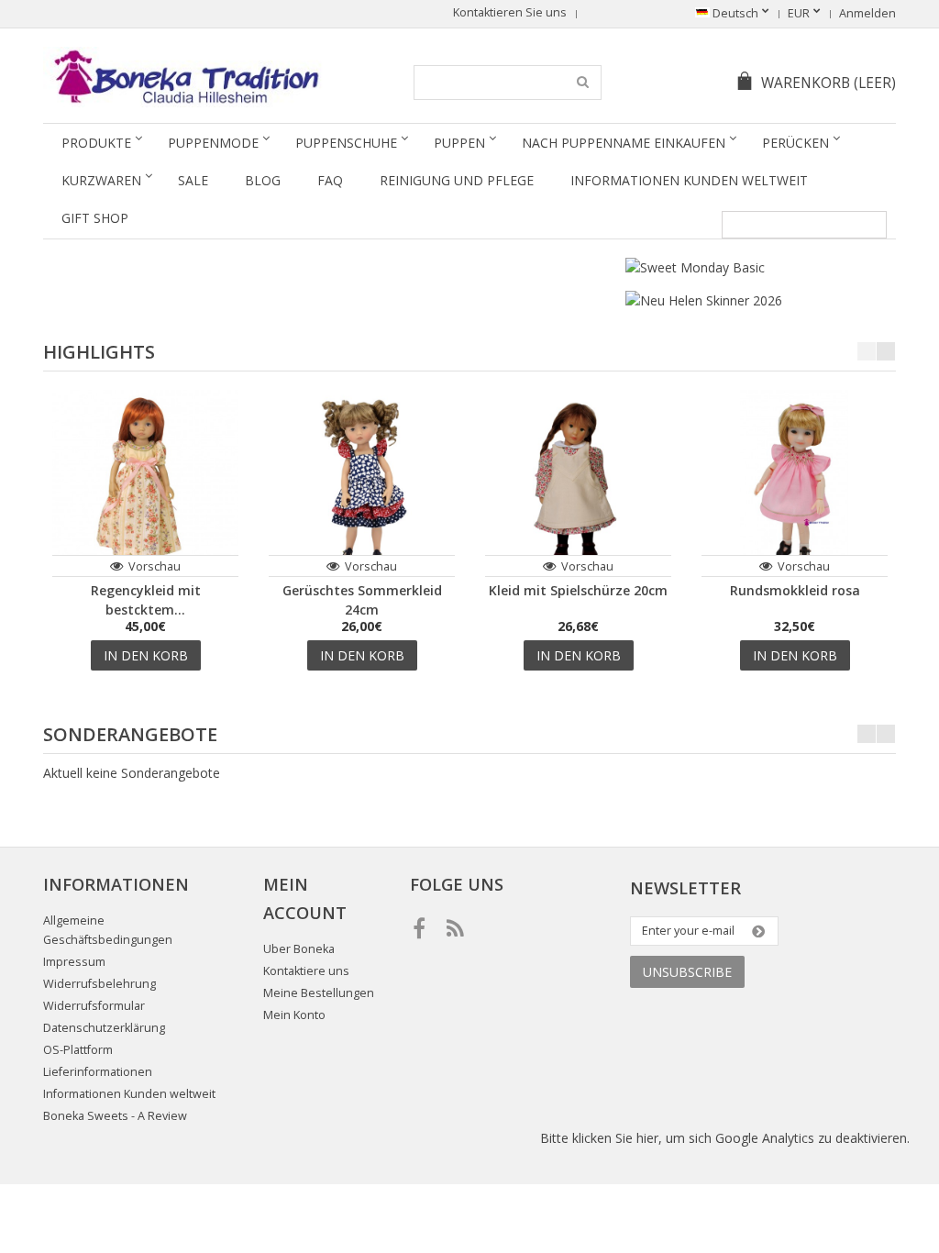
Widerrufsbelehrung (99, 984)
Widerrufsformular (94, 1006)
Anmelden (867, 13)
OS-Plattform (78, 1050)
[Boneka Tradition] (183, 77)
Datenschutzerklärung (104, 1028)
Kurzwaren (101, 180)
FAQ (330, 180)
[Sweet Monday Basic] (695, 267)
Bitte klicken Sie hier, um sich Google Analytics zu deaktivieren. (725, 1138)
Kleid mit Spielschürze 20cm (578, 590)
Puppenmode (213, 142)
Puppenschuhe (346, 142)
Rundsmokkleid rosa (795, 590)
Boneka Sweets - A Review (115, 1116)
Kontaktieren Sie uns (510, 12)
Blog (263, 180)
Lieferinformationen (97, 1072)
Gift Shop (94, 218)
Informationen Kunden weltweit (689, 180)
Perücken (795, 142)
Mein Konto (294, 1015)
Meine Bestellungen (318, 993)
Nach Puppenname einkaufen (623, 142)
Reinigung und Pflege (457, 180)
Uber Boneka (299, 949)
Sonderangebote (130, 734)
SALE (193, 180)
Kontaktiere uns (306, 971)
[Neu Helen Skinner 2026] (703, 300)
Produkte (96, 142)
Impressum (74, 962)
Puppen (459, 142)
